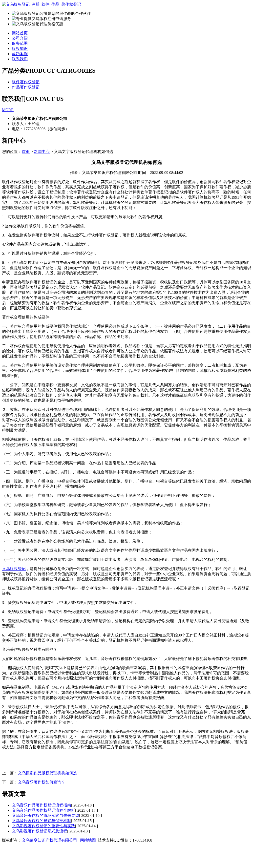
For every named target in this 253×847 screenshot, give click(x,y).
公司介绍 (20, 38)
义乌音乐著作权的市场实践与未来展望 (45, 815)
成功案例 (20, 54)
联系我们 (20, 59)
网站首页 (20, 33)
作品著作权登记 (26, 87)
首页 (26, 151)
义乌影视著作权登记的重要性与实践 (43, 826)
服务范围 (20, 43)
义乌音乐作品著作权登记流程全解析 (43, 810)
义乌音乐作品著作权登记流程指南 (41, 805)
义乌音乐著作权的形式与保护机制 (41, 821)
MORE (8, 110)
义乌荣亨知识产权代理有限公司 (49, 840)
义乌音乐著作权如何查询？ (41, 782)
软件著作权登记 (26, 82)
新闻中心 (42, 151)
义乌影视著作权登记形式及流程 (39, 831)
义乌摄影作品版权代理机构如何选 (47, 773)
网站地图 (88, 840)
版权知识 (20, 48)
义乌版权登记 (14, 569)
